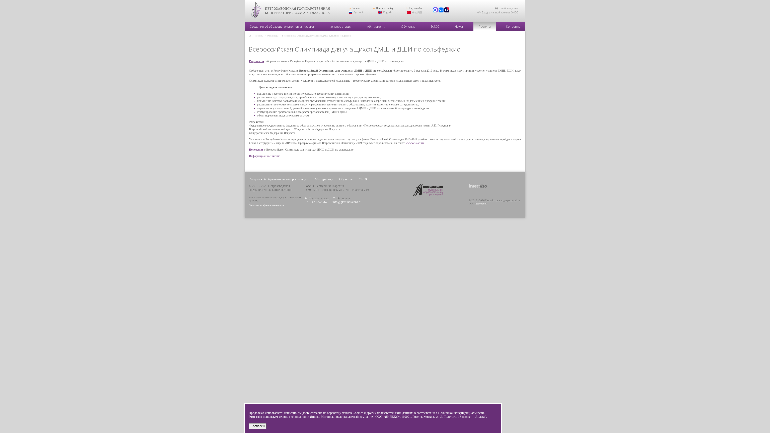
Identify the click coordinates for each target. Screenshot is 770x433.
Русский (358, 12)
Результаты (256, 61)
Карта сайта (415, 8)
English (387, 12)
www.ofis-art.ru (415, 143)
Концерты (513, 26)
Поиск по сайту (384, 8)
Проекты (484, 26)
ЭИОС (435, 26)
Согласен (257, 426)
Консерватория (340, 26)
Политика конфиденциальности (266, 205)
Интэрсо (481, 203)
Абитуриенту (376, 26)
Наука (459, 26)
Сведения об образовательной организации (282, 26)
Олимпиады (272, 35)
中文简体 (417, 12)
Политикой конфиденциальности (461, 413)
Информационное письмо (264, 156)
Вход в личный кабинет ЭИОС (500, 12)
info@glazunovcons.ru (346, 202)
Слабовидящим (508, 8)
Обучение (408, 26)
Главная (356, 8)
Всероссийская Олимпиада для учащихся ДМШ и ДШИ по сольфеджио (316, 35)
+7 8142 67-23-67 (315, 202)
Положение (256, 149)
